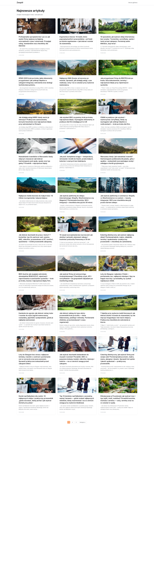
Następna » (83, 422)
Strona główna (132, 2)
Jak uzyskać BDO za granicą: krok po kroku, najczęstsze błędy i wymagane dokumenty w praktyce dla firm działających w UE (77, 119)
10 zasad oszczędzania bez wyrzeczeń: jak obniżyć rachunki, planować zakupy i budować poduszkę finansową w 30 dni (76, 237)
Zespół (20, 2)
